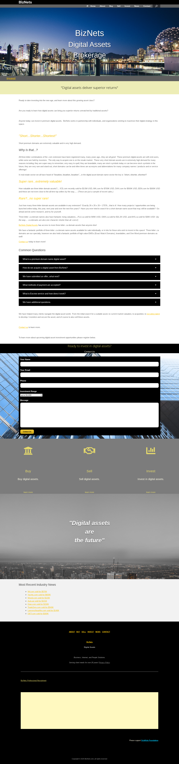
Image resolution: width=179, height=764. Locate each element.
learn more (28, 492)
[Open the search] (156, 6)
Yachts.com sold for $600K (39, 595)
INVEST (91, 632)
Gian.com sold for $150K (38, 604)
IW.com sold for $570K (37, 591)
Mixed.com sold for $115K (39, 598)
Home (93, 6)
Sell (118, 6)
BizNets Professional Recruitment (33, 681)
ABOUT (72, 632)
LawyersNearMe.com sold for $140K (43, 610)
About (102, 6)
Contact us (23, 242)
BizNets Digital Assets (28, 225)
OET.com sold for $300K (38, 613)
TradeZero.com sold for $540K (41, 607)
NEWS (98, 632)
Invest (127, 6)
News (136, 6)
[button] (89, 259)
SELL (84, 632)
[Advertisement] (89, 710)
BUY (78, 632)
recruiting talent (153, 314)
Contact (146, 6)
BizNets (89, 642)
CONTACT (106, 632)
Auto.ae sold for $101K (37, 601)
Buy (111, 6)
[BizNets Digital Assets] (25, 2)
